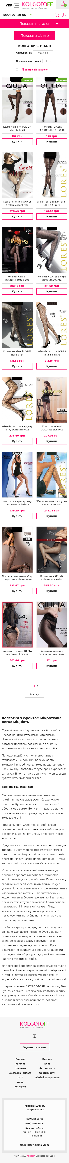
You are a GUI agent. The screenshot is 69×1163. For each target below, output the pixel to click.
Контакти (20, 1086)
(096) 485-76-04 (34, 1123)
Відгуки (47, 1059)
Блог (47, 1063)
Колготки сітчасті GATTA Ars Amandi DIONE (17, 653)
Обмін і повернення (47, 1077)
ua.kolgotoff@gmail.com (34, 1144)
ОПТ (20, 1077)
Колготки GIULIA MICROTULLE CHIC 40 (52, 128)
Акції (20, 1082)
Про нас (20, 1059)
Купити (17, 141)
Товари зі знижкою (35, 69)
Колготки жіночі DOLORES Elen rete (51, 428)
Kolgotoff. (31, 1156)
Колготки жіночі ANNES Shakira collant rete (17, 203)
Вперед (34, 694)
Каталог (20, 1063)
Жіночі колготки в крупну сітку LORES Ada (51, 503)
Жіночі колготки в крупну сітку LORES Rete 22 (17, 428)
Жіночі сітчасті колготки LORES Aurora (51, 203)
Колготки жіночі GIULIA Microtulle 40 (17, 128)
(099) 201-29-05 (34, 1118)
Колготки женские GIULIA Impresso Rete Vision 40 (52, 653)
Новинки (20, 1068)
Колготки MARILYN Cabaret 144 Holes (51, 578)
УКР (9, 5)
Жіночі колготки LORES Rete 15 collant (52, 353)
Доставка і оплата (20, 1072)
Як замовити (47, 1068)
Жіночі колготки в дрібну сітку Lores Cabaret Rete (17, 578)
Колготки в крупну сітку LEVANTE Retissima (17, 503)
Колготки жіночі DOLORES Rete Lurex (17, 278)
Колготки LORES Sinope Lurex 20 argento (52, 278)
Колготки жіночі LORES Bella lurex (17, 353)
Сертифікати (47, 1072)
